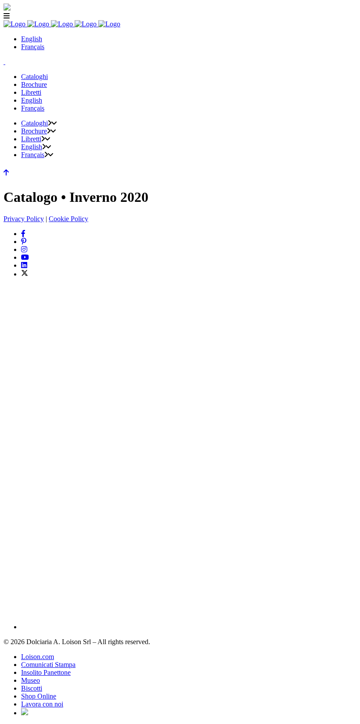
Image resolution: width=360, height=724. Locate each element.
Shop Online (38, 696)
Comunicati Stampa (48, 664)
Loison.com (37, 656)
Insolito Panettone (46, 672)
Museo (30, 680)
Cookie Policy (68, 218)
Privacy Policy (24, 218)
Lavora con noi (42, 704)
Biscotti (31, 688)
